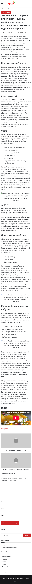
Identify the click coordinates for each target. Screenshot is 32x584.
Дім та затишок (6, 556)
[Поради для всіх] (10, 3)
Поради (4, 564)
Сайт (2, 515)
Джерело (4, 429)
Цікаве (4, 572)
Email (3, 508)
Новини (4, 561)
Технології (5, 567)
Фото (3, 569)
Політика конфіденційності (9, 547)
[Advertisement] (16, 24)
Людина (4, 559)
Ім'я (2, 501)
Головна (4, 545)
